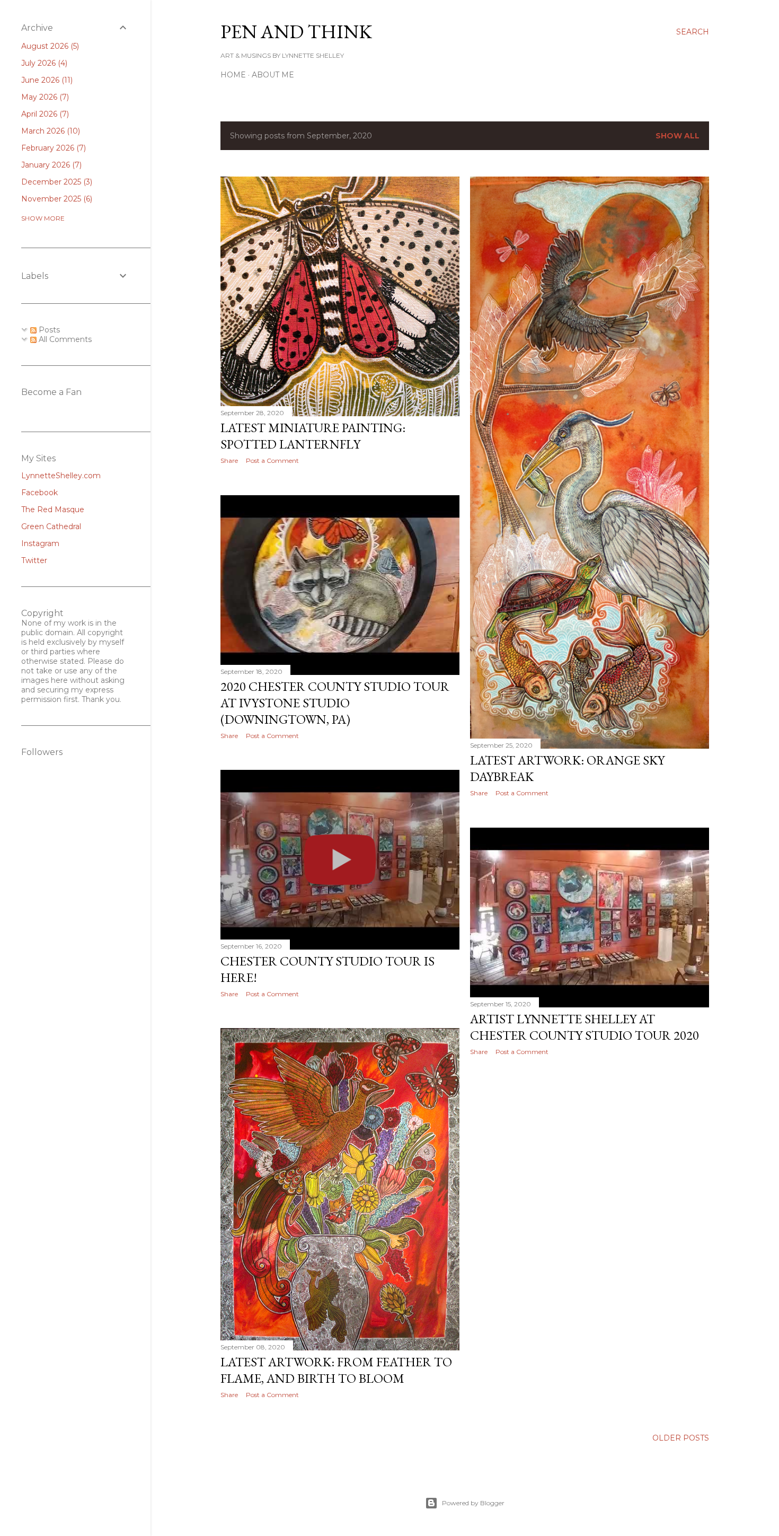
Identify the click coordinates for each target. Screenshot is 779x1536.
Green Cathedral (51, 526)
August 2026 (49, 46)
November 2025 (55, 199)
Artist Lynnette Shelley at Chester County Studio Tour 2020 (584, 1027)
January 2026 (50, 165)
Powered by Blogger (473, 1503)
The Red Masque (52, 509)
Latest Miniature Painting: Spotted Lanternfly (312, 435)
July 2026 (43, 63)
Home (233, 75)
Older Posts (680, 1438)
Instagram (40, 543)
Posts (48, 330)
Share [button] (229, 460)
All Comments (64, 339)
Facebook (39, 492)
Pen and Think (296, 31)
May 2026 (44, 97)
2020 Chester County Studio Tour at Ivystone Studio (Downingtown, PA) (334, 702)
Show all (678, 136)
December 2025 (55, 182)
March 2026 (49, 131)
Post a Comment (272, 460)
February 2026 (52, 148)
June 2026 (45, 80)
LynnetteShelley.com (61, 475)
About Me (273, 75)
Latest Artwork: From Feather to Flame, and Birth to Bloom (336, 1370)
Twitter (34, 560)
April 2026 (44, 114)
